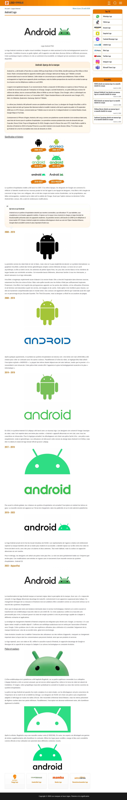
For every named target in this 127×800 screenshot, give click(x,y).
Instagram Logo (107, 62)
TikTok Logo (106, 22)
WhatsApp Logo (107, 16)
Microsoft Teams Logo (109, 67)
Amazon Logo (106, 28)
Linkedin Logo (107, 45)
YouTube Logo (107, 56)
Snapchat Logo (107, 33)
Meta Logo (106, 50)
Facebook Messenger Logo (110, 39)
